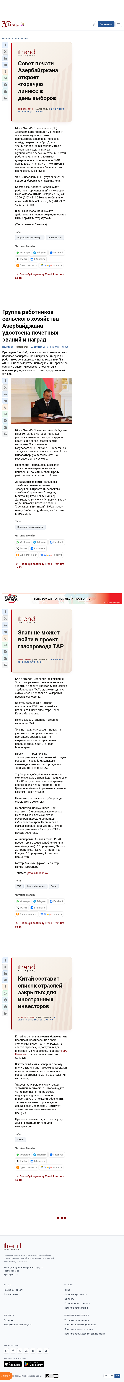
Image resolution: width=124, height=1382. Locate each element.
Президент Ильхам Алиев (30, 527)
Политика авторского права (78, 1329)
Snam (53, 886)
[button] (5, 45)
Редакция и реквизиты (75, 1294)
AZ (112, 1376)
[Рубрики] (118, 24)
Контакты (69, 1299)
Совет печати (55, 237)
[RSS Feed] (46, 1351)
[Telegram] (33, 1351)
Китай (20, 1139)
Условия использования (76, 1320)
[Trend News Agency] (12, 1246)
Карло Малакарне (36, 886)
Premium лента (11, 1294)
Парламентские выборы (29, 237)
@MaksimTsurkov (37, 873)
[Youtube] (26, 1351)
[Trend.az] (13, 24)
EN (106, 1376)
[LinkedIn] (39, 1351)
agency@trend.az (11, 1274)
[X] (19, 1351)
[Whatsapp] (6, 1351)
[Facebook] (13, 1351)
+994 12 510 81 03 (11, 1271)
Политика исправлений (76, 1308)
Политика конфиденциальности (80, 1324)
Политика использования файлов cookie (84, 1334)
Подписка (8, 1320)
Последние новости (13, 1290)
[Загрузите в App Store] (13, 1364)
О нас (67, 1290)
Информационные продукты (18, 1324)
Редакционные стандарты (77, 1303)
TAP (19, 886)
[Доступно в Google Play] (34, 1364)
